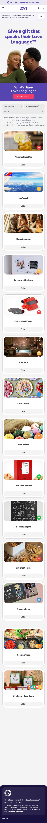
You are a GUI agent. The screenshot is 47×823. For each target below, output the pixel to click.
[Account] (38, 8)
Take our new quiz (23, 96)
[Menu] (3, 8)
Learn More (24, 18)
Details (23, 165)
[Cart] (43, 8)
